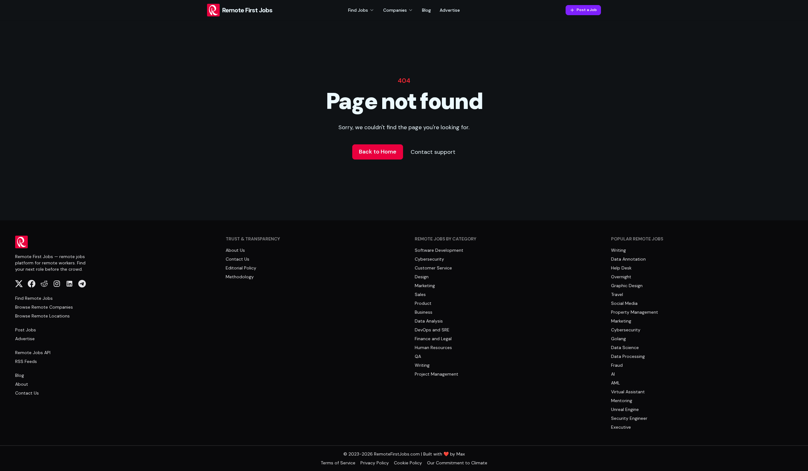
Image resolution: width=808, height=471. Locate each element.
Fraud (617, 365)
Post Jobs (25, 330)
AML (615, 383)
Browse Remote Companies (44, 307)
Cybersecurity (429, 259)
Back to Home (377, 151)
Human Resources (433, 347)
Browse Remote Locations (42, 316)
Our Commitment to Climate (457, 463)
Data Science (625, 347)
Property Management (634, 312)
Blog (426, 10)
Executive (621, 427)
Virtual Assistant (628, 392)
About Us (235, 250)
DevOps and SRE (432, 330)
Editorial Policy (241, 268)
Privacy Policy (374, 463)
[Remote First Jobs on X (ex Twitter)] (19, 283)
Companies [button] (395, 10)
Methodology (240, 277)
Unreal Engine (625, 409)
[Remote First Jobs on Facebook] (31, 283)
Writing (422, 365)
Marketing (425, 285)
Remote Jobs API (32, 352)
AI (613, 374)
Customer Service (433, 268)
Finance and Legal (433, 338)
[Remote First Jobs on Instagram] (57, 283)
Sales (420, 294)
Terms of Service (338, 463)
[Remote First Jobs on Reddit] (44, 283)
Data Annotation (628, 259)
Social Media (624, 303)
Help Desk (621, 268)
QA (418, 356)
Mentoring (621, 400)
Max (460, 454)
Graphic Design (627, 285)
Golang (618, 338)
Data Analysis (429, 321)
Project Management (436, 374)
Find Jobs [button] (358, 10)
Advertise (450, 10)
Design (422, 277)
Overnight (621, 277)
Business (423, 312)
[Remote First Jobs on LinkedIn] (69, 283)
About (21, 384)
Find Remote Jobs (34, 298)
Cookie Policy (408, 463)
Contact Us (27, 393)
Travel (617, 294)
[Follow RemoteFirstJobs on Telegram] (82, 283)
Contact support (433, 152)
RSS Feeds (26, 361)
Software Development (439, 250)
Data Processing (628, 356)
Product (423, 303)
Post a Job (587, 9)
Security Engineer (629, 418)
